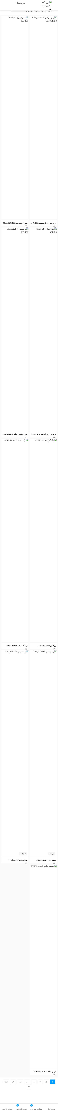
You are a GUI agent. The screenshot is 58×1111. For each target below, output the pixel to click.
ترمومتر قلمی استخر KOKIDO (45, 1071)
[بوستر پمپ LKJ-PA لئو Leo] (43, 652)
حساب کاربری (7, 1109)
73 (20, 1082)
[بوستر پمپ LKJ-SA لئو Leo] (14, 652)
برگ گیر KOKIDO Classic (46, 646)
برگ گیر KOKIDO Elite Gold (17, 646)
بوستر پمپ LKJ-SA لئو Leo (18, 860)
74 (13, 1082)
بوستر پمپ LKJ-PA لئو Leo (46, 860)
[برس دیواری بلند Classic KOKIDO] (14, 18)
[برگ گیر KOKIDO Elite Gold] (14, 440)
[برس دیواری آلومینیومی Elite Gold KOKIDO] (43, 18)
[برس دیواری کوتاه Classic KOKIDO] (14, 229)
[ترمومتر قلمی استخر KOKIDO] (43, 866)
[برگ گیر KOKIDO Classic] (43, 440)
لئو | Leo (51, 854)
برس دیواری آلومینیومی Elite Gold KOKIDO (40, 223)
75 (6, 1082)
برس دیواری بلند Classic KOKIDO (15, 223)
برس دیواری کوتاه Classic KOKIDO (15, 434)
